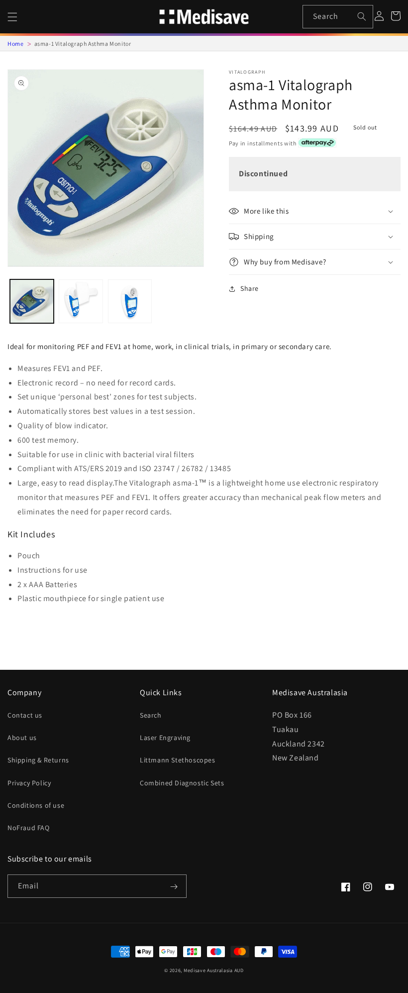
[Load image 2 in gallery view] (80, 301)
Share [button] (249, 288)
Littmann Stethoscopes (177, 759)
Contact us (24, 715)
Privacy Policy (29, 782)
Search (151, 715)
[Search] (362, 16)
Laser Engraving (165, 737)
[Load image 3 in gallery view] (130, 301)
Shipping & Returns (38, 759)
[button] (12, 17)
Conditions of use (35, 805)
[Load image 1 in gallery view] (32, 301)
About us (22, 737)
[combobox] (338, 16)
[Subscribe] (173, 886)
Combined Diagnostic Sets (182, 782)
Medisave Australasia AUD (214, 970)
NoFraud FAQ (28, 827)
